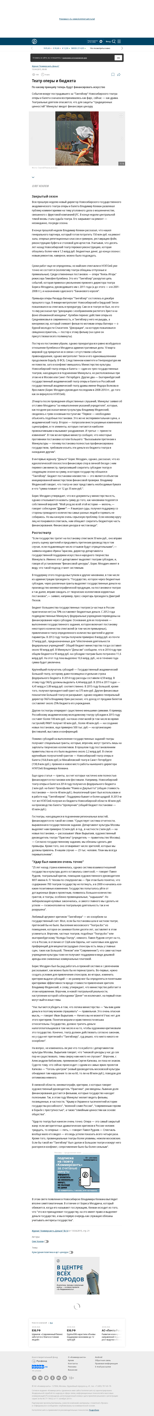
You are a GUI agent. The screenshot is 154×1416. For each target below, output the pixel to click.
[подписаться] (47, 1241)
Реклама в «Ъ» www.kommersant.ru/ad (77, 18)
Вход (108, 41)
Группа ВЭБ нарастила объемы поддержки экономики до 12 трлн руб (81, 1337)
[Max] (64, 1378)
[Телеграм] (34, 1378)
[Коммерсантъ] (34, 41)
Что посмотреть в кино (100, 48)
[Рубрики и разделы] (119, 41)
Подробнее (94, 1410)
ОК (118, 57)
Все (51, 1323)
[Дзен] (46, 1378)
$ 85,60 (47, 48)
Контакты (73, 1363)
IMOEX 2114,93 (77, 48)
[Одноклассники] (52, 1378)
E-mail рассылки (103, 1366)
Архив (71, 1360)
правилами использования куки (74, 58)
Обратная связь (103, 1360)
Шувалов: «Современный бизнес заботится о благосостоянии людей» (47, 1337)
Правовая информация (106, 1363)
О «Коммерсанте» (77, 1357)
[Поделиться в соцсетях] (119, 74)
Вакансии (72, 1369)
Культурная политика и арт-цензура (50, 1252)
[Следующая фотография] (122, 138)
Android (98, 1357)
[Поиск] (114, 41)
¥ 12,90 (65, 48)
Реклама (72, 1366)
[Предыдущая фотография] (32, 138)
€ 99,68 (56, 48)
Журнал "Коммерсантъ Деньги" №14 (50, 1230)
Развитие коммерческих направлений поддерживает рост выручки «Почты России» (116, 1337)
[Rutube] (58, 1378)
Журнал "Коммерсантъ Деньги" (45, 66)
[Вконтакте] (40, 1378)
